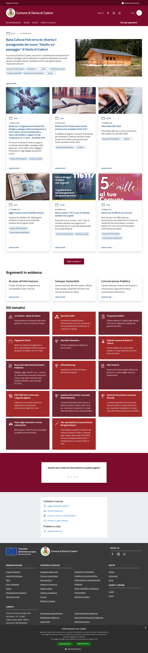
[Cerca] (139, 13)
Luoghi (111, 591)
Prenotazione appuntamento (51, 613)
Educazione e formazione (84, 571)
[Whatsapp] (118, 12)
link (96, 639)
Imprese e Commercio (48, 584)
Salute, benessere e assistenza (86, 588)
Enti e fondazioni (12, 584)
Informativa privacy (82, 621)
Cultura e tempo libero (49, 576)
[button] (74, 649)
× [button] (145, 628)
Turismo (43, 597)
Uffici (8, 580)
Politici (8, 588)
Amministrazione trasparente (86, 613)
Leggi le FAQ (45, 621)
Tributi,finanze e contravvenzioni (87, 580)
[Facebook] (107, 12)
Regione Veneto (12, 3)
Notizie (108, 118)
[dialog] (74, 639)
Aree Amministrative (14, 576)
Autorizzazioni (80, 592)
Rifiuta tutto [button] (83, 644)
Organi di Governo (13, 572)
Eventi (111, 596)
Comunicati (113, 576)
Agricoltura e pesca (81, 596)
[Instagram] (113, 12)
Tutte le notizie (73, 261)
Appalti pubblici (46, 588)
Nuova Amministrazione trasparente (88, 617)
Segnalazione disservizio (49, 617)
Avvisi (12, 33)
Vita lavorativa (46, 580)
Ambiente (78, 584)
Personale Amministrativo (16, 592)
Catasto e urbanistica (48, 592)
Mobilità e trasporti (47, 601)
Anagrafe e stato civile (49, 572)
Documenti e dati (12, 597)
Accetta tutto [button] (65, 644)
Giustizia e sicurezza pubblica (85, 576)
